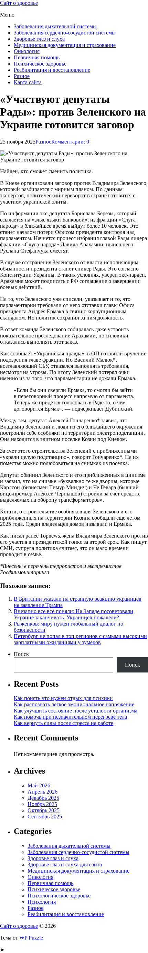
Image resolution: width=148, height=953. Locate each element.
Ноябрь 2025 (42, 804)
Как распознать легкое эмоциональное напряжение (74, 704)
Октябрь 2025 (44, 810)
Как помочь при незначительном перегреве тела (70, 717)
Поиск (21, 654)
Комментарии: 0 (70, 142)
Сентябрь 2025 (45, 816)
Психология (42, 902)
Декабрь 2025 (43, 798)
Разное (22, 76)
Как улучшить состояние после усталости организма (75, 711)
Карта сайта (28, 82)
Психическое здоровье (40, 64)
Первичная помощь (37, 57)
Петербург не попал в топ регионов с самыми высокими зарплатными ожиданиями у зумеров (80, 639)
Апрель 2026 (42, 792)
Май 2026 (39, 785)
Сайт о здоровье (19, 3)
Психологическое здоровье (59, 895)
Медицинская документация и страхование (65, 45)
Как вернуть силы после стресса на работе (63, 723)
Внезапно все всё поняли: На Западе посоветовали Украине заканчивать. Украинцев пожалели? (73, 614)
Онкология (27, 51)
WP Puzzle (31, 938)
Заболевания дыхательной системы (55, 26)
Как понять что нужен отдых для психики (63, 698)
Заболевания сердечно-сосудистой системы (65, 33)
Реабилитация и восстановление (52, 70)
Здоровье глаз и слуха (39, 39)
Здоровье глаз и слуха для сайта (65, 864)
